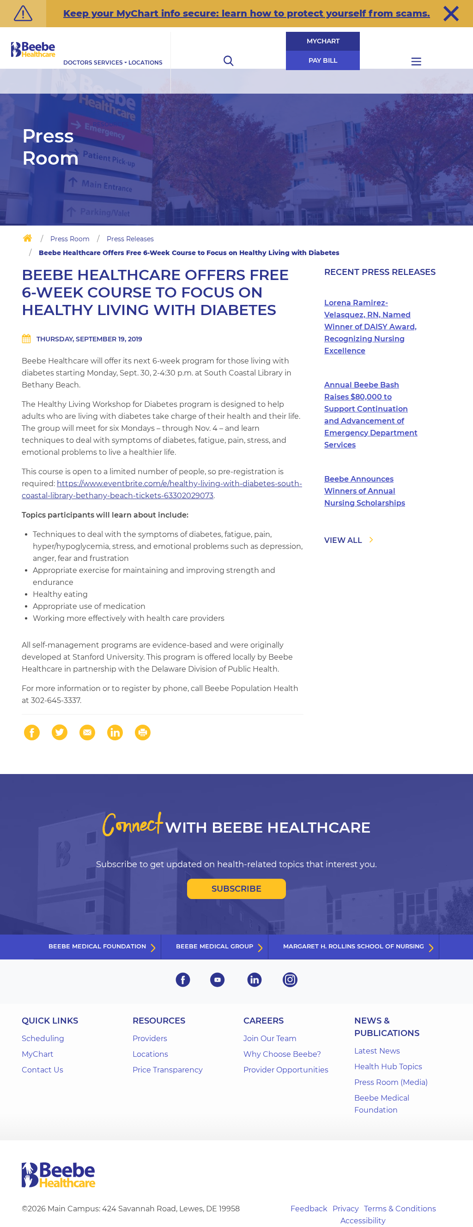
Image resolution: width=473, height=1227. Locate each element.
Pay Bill (323, 60)
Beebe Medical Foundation (97, 946)
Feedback (309, 1208)
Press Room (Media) (391, 1082)
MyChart (323, 41)
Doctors (77, 62)
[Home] (27, 240)
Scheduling (43, 1038)
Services (108, 62)
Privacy (346, 1208)
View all (343, 540)
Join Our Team (270, 1038)
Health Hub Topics (388, 1066)
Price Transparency (168, 1070)
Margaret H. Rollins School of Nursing (353, 946)
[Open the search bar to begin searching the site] (228, 63)
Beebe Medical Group (214, 946)
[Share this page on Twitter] (59, 732)
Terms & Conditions (400, 1208)
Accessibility (363, 1220)
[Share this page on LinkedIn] (115, 732)
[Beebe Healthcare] (33, 59)
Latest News (377, 1051)
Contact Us (42, 1070)
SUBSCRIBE (236, 889)
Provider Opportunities (285, 1070)
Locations (145, 62)
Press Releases (130, 239)
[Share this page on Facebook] (32, 732)
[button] (451, 13)
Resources (111, 124)
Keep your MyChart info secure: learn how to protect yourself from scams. (246, 13)
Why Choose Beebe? (282, 1054)
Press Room (70, 239)
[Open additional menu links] (416, 63)
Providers (150, 1038)
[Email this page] (87, 732)
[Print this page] (143, 732)
